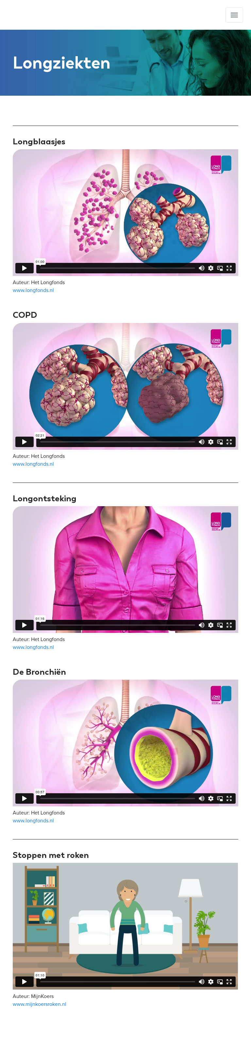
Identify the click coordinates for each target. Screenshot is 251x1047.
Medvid (40, 15)
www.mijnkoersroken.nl (39, 1004)
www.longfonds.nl (33, 290)
